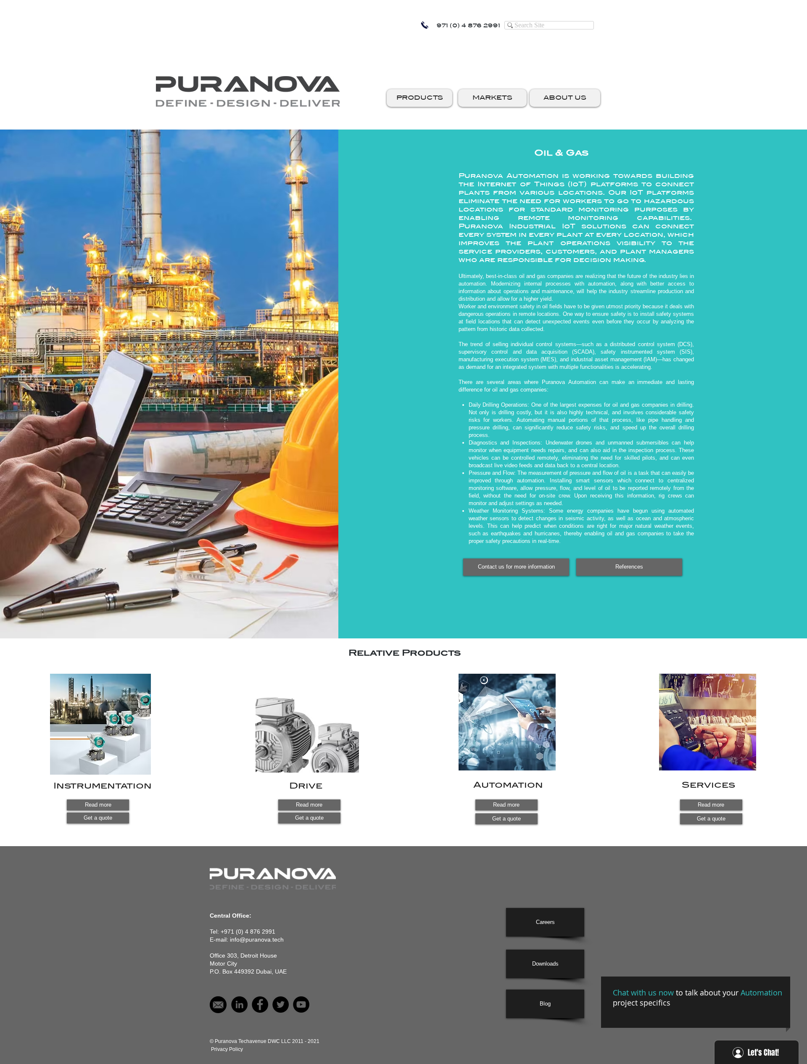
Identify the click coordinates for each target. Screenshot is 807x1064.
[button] (419, 98)
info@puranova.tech (257, 939)
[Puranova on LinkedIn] (239, 1004)
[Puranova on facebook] (260, 1004)
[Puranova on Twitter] (280, 1004)
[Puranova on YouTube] (301, 1004)
